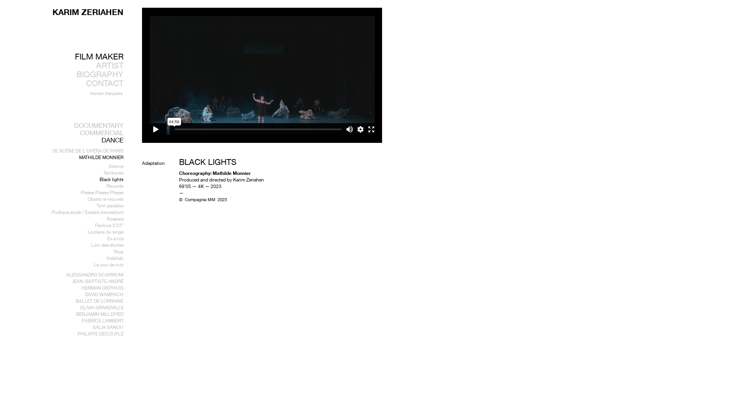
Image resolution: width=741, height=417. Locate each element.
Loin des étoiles (107, 245)
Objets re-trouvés (106, 199)
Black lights (112, 179)
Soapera (115, 219)
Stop (118, 251)
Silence (116, 166)
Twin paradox (110, 205)
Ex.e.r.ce (115, 238)
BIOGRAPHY (100, 74)
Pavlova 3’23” (109, 225)
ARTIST (110, 65)
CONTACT (105, 83)
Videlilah (115, 258)
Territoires (113, 173)
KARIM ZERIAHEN (88, 12)
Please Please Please (102, 192)
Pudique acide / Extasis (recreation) (88, 212)
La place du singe (106, 232)
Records (115, 186)
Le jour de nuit (109, 265)
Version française (106, 93)
